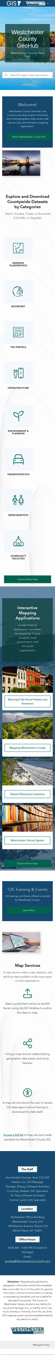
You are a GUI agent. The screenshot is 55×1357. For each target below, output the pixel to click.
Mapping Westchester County (27, 747)
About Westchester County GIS (28, 136)
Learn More (29, 910)
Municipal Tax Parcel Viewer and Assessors (27, 701)
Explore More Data (28, 579)
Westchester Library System (27, 840)
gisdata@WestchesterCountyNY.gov (27, 1261)
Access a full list (13, 1135)
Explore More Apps (27, 863)
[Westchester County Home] (27, 1330)
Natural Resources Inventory (27, 794)
